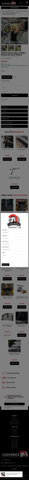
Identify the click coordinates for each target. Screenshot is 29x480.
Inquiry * (4, 252)
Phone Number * (5, 247)
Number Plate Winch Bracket (11, 474)
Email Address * (5, 241)
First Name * (5, 230)
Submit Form (5, 264)
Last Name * (5, 235)
